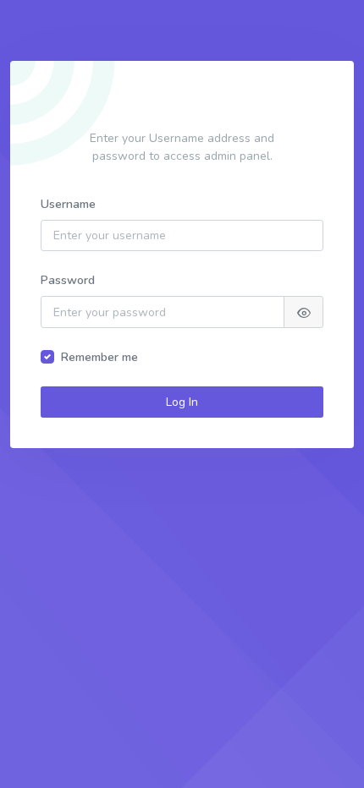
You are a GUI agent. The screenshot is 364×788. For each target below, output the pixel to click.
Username (68, 204)
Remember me (99, 357)
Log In (182, 402)
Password (68, 280)
